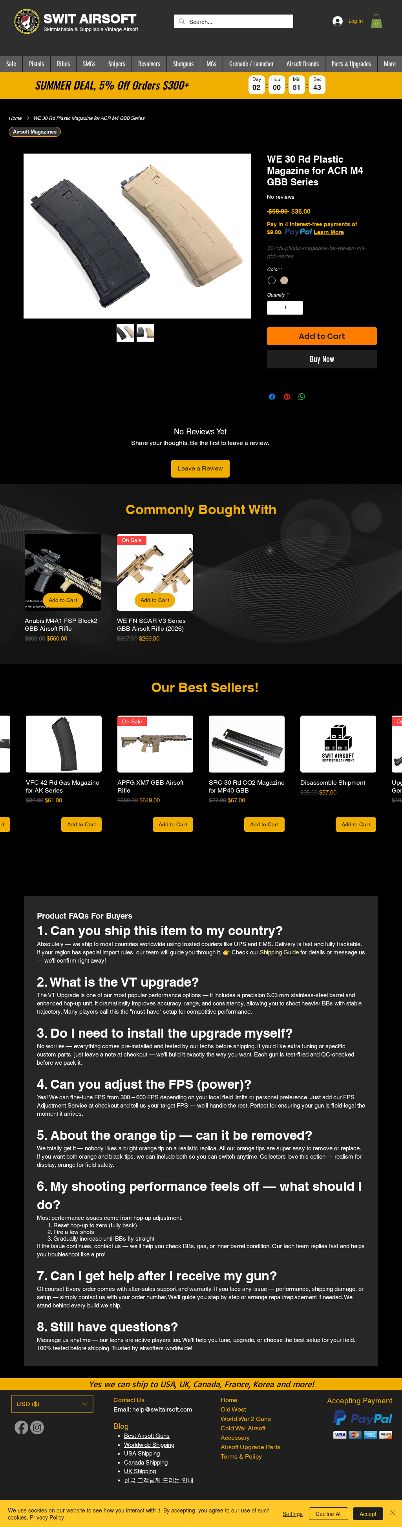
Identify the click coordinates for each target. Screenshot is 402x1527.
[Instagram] (37, 1427)
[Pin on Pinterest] (287, 396)
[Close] (392, 1514)
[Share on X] (317, 396)
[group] (201, 588)
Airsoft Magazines (35, 132)
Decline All (329, 1514)
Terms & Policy (241, 1456)
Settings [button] (293, 1514)
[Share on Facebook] (272, 396)
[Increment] (297, 308)
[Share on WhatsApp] (302, 396)
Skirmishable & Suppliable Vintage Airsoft (92, 29)
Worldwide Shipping (149, 1444)
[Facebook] (21, 1427)
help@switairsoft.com (162, 1409)
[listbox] (52, 1404)
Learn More (329, 232)
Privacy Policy (47, 1517)
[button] (376, 21)
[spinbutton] (285, 308)
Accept (368, 1514)
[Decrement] (272, 308)
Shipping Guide (279, 952)
